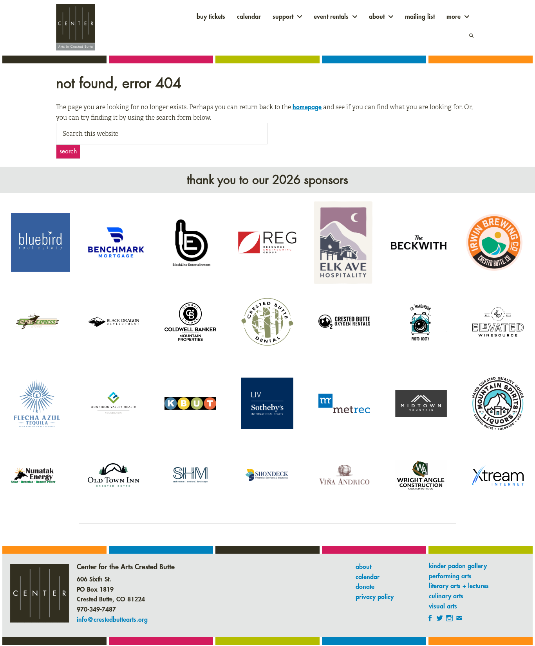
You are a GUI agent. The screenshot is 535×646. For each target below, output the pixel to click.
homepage (307, 107)
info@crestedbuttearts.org (112, 620)
